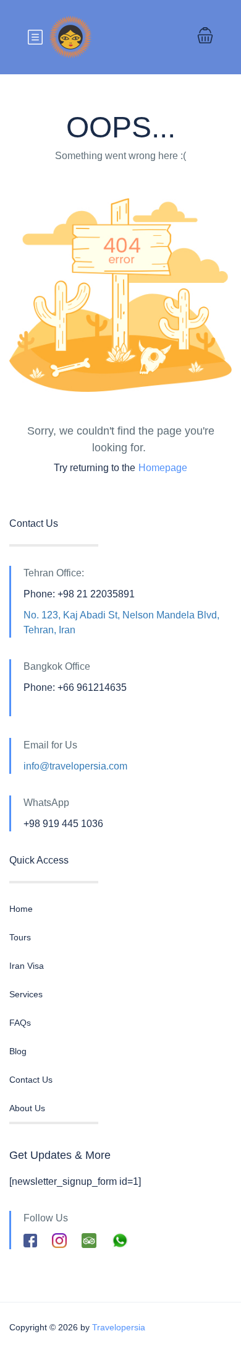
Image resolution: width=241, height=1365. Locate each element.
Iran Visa (26, 966)
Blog (18, 1051)
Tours (20, 937)
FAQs (20, 1023)
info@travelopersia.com (75, 766)
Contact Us (31, 1080)
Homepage (162, 467)
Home (21, 909)
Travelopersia (118, 1327)
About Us (27, 1108)
